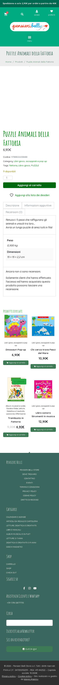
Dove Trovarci (29, 474)
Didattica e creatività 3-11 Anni (21, 542)
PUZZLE (35, 165)
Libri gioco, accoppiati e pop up (30, 161)
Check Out (11, 572)
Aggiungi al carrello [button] (17, 363)
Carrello (10, 564)
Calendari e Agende (16, 517)
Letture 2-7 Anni (14, 538)
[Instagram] (29, 588)
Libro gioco (24, 165)
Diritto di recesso (29, 500)
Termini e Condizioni (29, 487)
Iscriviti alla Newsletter (20, 631)
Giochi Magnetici (14, 547)
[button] (29, 37)
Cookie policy (29, 495)
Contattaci (29, 478)
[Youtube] (35, 588)
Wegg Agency (31, 679)
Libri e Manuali (13, 530)
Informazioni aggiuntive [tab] (38, 205)
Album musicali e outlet (18, 534)
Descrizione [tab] (12, 205)
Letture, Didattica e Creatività (21, 525)
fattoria (13, 165)
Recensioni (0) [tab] (14, 212)
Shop (8, 568)
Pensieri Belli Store (29, 470)
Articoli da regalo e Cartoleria (22, 521)
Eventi (29, 482)
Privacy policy (29, 491)
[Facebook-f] (24, 588)
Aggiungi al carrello (29, 185)
